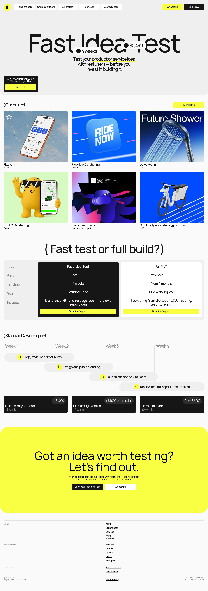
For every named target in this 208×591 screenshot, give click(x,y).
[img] (7, 7)
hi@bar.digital (112, 571)
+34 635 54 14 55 (113, 567)
